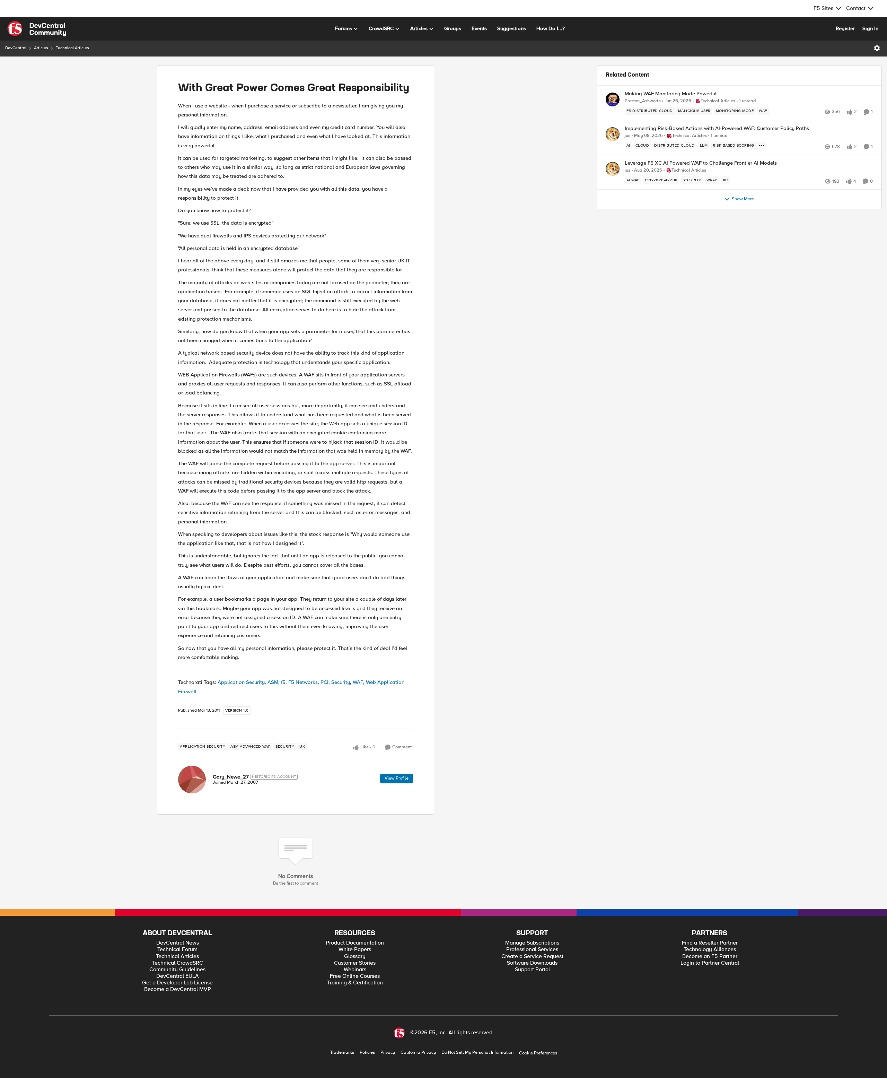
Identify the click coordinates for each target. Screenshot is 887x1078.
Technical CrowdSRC (177, 963)
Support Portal (532, 969)
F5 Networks (303, 682)
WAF (358, 682)
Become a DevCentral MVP (177, 989)
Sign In (870, 28)
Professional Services (532, 949)
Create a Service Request (532, 956)
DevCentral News (177, 943)
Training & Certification (355, 983)
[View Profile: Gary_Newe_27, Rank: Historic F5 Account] (192, 779)
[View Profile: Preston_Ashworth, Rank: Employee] (613, 99)
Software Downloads (532, 963)
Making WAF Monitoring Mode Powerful (671, 94)
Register (845, 28)
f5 (283, 682)
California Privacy (418, 1052)
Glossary (355, 956)
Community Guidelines (177, 969)
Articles (41, 48)
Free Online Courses (355, 976)
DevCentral (15, 48)
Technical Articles (72, 48)
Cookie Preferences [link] (538, 1053)
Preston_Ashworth (643, 101)
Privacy (387, 1052)
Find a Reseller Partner (710, 943)
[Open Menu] (877, 48)
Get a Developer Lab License (177, 983)
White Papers (355, 949)
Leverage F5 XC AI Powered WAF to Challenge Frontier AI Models (701, 163)
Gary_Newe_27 (231, 777)
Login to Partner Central (709, 963)
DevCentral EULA (177, 976)
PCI (324, 682)
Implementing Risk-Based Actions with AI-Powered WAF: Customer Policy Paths (717, 128)
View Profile (397, 778)
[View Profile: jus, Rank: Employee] (613, 134)
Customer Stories (355, 963)
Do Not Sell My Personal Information (477, 1052)
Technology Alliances (710, 949)
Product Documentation (355, 943)
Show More (743, 199)
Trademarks (342, 1052)
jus (627, 135)
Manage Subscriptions (532, 943)
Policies (367, 1052)
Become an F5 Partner (709, 956)
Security (340, 682)
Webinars (355, 969)
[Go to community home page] (36, 28)
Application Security (241, 682)
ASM (272, 682)
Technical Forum (177, 949)
